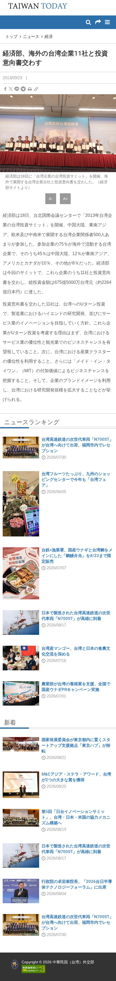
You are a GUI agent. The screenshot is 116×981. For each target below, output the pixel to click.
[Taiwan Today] (36, 7)
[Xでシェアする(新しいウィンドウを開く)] (10, 89)
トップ (11, 36)
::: (5, 3)
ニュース (31, 36)
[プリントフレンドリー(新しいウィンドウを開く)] (29, 89)
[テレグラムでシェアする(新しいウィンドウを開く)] (23, 89)
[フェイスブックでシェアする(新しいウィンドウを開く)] (5, 89)
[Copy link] (36, 89)
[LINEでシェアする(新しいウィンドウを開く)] (16, 89)
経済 (49, 36)
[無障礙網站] (33, 968)
